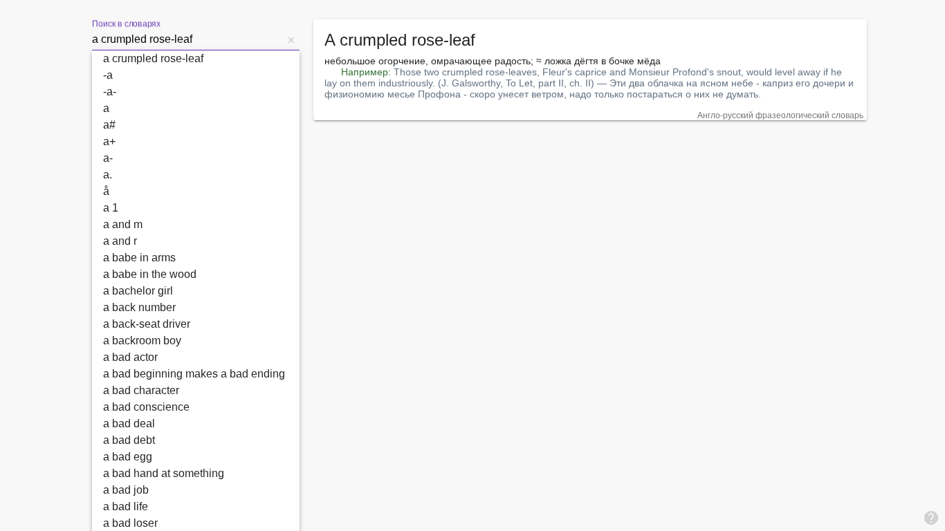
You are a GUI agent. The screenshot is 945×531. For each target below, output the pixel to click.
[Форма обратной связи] (931, 517)
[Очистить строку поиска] (291, 39)
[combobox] (187, 39)
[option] (196, 58)
